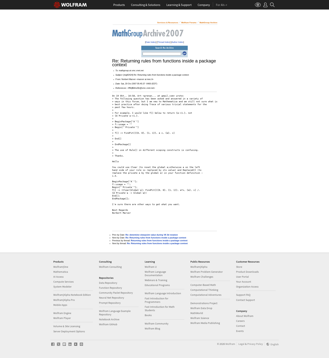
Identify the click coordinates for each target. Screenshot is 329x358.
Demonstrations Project (203, 303)
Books (148, 315)
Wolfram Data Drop (201, 308)
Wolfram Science (199, 318)
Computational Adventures (205, 294)
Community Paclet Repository (116, 292)
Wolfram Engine (62, 313)
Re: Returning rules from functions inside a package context (155, 238)
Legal (241, 344)
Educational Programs (157, 285)
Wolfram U (151, 266)
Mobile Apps (60, 305)
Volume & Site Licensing (66, 326)
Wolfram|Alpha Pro (64, 300)
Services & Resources (167, 23)
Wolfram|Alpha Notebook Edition (72, 294)
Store (239, 266)
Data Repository (108, 282)
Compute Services (63, 281)
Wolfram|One (60, 266)
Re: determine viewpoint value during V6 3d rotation (151, 235)
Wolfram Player (62, 318)
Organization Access (247, 286)
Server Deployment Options (69, 331)
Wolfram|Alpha (198, 266)
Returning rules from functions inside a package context (159, 240)
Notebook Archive (109, 319)
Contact (240, 326)
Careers (240, 321)
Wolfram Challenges (201, 276)
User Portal (242, 276)
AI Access (58, 276)
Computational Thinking (204, 290)
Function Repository (110, 287)
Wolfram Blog (152, 328)
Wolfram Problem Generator (206, 271)
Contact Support (245, 300)
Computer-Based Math (203, 285)
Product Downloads (247, 271)
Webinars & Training (156, 280)
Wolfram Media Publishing (205, 323)
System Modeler (62, 286)
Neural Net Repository (111, 297)
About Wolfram (244, 316)
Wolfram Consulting (110, 266)
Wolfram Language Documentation (155, 273)
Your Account (243, 281)
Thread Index (163, 42)
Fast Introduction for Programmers (156, 300)
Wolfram (230, 344)
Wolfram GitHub (108, 324)
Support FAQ (243, 294)
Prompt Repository (110, 302)
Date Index (151, 42)
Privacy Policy (255, 344)
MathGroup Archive (208, 23)
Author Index (177, 42)
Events (240, 331)
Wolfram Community (156, 323)
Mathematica (60, 271)
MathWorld (196, 313)
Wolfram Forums (188, 23)
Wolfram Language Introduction (163, 293)
